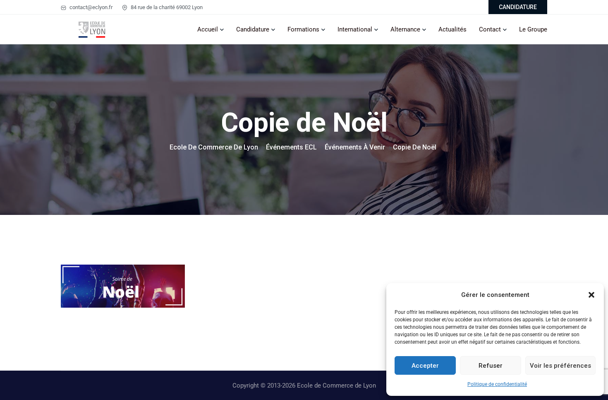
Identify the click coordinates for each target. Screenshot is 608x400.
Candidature (252, 29)
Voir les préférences (560, 365)
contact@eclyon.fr (90, 7)
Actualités (452, 29)
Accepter (425, 365)
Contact (490, 29)
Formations (303, 29)
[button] (591, 295)
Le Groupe (533, 29)
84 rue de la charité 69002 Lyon (166, 7)
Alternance (405, 29)
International (355, 29)
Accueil (207, 29)
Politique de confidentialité (497, 384)
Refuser (491, 365)
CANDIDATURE (518, 7)
